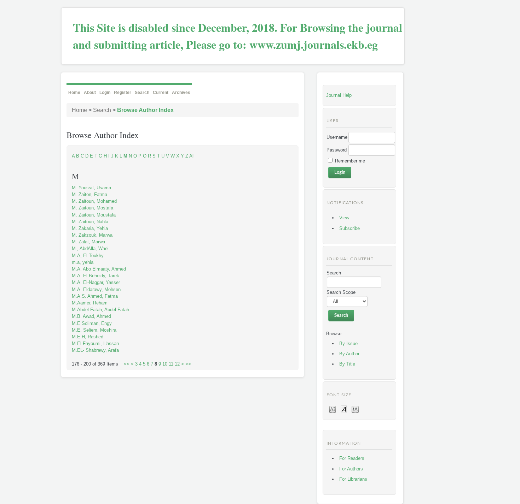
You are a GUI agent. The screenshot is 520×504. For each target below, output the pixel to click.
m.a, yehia (82, 262)
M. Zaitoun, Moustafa (94, 215)
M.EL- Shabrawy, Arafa (95, 350)
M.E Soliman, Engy (92, 323)
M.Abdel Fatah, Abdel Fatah (100, 309)
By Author (349, 353)
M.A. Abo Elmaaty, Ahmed (99, 269)
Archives (181, 92)
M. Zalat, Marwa (88, 241)
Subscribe (349, 228)
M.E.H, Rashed (87, 336)
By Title (347, 364)
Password (337, 150)
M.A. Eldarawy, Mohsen (96, 289)
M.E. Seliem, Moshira (94, 330)
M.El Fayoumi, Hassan (95, 343)
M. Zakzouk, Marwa (92, 235)
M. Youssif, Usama (91, 187)
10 (164, 364)
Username (337, 137)
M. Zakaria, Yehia (90, 228)
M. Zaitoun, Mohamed (94, 201)
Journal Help (339, 95)
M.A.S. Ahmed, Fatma (95, 296)
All (192, 156)
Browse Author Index (145, 110)
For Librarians (353, 479)
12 (177, 364)
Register (122, 92)
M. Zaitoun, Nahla (90, 221)
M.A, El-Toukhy (88, 255)
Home (74, 92)
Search (142, 92)
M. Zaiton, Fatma (89, 194)
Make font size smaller (332, 409)
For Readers (351, 458)
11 (171, 364)
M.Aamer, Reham (90, 303)
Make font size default (343, 409)
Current (160, 92)
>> (188, 364)
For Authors (351, 469)
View (344, 217)
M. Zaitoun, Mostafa (92, 208)
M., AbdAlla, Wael (90, 248)
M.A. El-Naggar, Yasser (96, 282)
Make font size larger (355, 409)
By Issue (348, 343)
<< (126, 364)
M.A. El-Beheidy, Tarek (95, 275)
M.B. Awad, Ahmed (91, 316)
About (90, 92)
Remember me (350, 161)
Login (104, 92)
